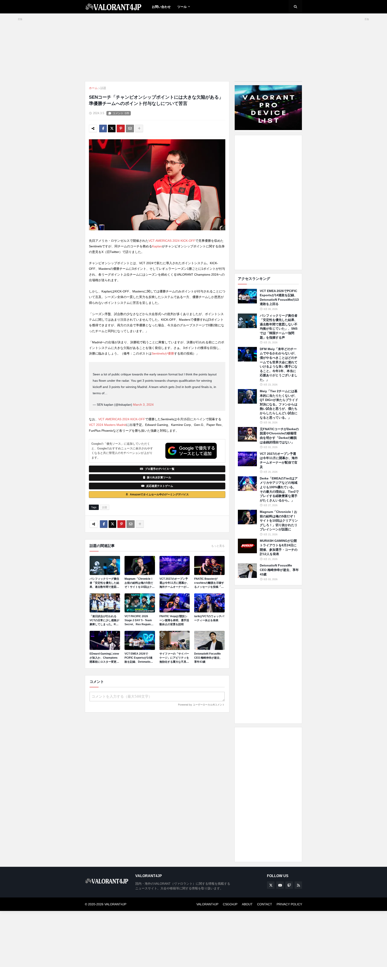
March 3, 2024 (143, 404)
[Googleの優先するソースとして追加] (191, 451)
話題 (103, 88)
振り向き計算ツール (159, 477)
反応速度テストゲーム (159, 486)
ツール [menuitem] (182, 7)
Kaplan (157, 246)
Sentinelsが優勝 (163, 353)
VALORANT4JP (207, 904)
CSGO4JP (230, 904)
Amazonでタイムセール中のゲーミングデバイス (159, 494)
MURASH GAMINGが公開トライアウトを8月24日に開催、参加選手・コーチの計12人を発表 (278, 547)
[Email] (130, 128)
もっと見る (218, 545)
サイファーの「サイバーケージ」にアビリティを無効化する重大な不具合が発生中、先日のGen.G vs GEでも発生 (174, 658)
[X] (112, 128)
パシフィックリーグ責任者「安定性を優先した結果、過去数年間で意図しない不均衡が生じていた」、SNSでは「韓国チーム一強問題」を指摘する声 (104, 583)
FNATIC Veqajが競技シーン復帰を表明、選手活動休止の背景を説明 (174, 620)
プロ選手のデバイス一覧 (159, 468)
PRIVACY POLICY (289, 904)
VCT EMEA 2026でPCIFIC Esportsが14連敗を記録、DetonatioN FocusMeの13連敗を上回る (139, 658)
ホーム (93, 88)
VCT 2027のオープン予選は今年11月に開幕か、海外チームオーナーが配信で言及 (174, 583)
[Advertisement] (268, 202)
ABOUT (247, 904)
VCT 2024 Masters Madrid (107, 425)
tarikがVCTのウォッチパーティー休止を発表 (209, 618)
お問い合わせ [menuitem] (161, 7)
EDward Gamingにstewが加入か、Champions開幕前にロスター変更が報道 (104, 658)
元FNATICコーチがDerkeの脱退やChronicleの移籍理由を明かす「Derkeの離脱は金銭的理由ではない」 (279, 435)
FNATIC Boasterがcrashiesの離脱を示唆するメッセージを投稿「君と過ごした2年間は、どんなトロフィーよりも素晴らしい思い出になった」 (209, 583)
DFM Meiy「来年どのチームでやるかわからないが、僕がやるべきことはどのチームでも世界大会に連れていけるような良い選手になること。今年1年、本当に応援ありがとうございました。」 (278, 364)
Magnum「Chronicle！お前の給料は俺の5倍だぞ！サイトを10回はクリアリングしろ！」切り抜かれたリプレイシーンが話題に (140, 583)
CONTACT (264, 904)
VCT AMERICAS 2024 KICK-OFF (171, 240)
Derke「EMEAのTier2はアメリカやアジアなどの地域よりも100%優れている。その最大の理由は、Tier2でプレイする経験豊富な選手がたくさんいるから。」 (279, 489)
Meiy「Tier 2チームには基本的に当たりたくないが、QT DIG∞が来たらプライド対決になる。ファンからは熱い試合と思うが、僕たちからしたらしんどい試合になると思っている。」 (279, 404)
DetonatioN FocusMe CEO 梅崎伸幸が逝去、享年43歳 (208, 657)
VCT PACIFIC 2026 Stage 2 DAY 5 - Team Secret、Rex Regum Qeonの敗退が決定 (138, 620)
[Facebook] (103, 128)
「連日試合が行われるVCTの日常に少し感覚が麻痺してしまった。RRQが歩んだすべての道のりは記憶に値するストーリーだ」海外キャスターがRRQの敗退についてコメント (105, 620)
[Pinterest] (121, 128)
